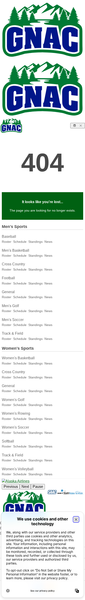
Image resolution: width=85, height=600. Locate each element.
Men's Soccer (13, 320)
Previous (11, 487)
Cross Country (13, 264)
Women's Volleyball (18, 469)
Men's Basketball (15, 250)
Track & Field (12, 333)
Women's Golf (13, 400)
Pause (38, 487)
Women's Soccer (15, 427)
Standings (35, 241)
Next (25, 487)
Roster (6, 241)
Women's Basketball (18, 358)
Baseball (9, 236)
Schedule (20, 241)
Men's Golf (10, 306)
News (48, 241)
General (8, 292)
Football (8, 278)
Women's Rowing (16, 413)
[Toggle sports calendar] (77, 125)
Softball (8, 441)
